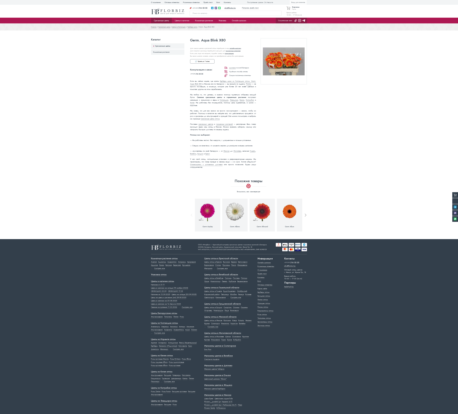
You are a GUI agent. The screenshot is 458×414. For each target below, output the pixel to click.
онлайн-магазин (235, 48)
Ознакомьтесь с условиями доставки (206, 164)
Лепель (224, 281)
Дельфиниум (176, 378)
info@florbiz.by (230, 8)
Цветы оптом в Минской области (220, 317)
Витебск (193, 153)
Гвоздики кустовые (179, 391)
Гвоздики (191, 391)
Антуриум (182, 262)
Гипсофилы (186, 375)
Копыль (241, 320)
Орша (206, 281)
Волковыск (234, 310)
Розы (182, 316)
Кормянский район (212, 294)
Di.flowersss (221, 408)
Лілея (240, 405)
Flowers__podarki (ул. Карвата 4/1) (218, 401)
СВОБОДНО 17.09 (175, 291)
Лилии (175, 316)
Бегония (169, 265)
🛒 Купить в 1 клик (202, 61)
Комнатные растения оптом (164, 258)
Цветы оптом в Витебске (213, 278)
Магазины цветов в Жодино (218, 385)
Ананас (194, 329)
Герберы (154, 346)
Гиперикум (177, 375)
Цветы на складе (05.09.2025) (184, 294)
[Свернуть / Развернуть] (181, 46)
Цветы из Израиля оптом (163, 339)
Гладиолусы (156, 378)
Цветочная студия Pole (224, 398)
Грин (190, 346)
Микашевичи (242, 265)
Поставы (236, 278)
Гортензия (166, 378)
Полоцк (244, 278)
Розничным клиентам (191, 2)
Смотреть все (159, 268)
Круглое (245, 336)
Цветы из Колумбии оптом (164, 388)
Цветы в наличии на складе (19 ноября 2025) (169, 288)
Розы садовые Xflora (159, 362)
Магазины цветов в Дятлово (218, 365)
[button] (304, 215)
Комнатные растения (204, 20)
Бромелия (186, 265)
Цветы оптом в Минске (213, 320)
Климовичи (215, 339)
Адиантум (162, 262)
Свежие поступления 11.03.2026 (164, 307)
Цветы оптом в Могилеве (214, 336)
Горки (223, 339)
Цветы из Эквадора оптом (164, 401)
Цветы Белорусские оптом (164, 313)
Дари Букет (208, 398)
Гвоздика (167, 375)
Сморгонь (228, 307)
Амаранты (168, 329)
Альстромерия (157, 375)
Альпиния (190, 326)
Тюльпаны (168, 316)
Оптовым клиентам (171, 2)
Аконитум (174, 326)
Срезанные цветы (161, 20)
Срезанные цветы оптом (210, 118)
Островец (208, 310)
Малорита (208, 268)
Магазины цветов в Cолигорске (220, 346)
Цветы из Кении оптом (162, 355)
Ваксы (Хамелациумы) (188, 342)
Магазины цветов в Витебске (218, 355)
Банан (161, 265)
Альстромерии (157, 316)
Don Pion (207, 349)
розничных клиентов (233, 51)
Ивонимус (164, 349)
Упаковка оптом (159, 274)
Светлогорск (209, 297)
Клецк (234, 320)
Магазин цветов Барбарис (214, 388)
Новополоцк (215, 281)
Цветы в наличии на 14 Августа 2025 (166, 304)
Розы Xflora (186, 359)
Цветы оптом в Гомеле (213, 291)
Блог (218, 2)
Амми (187, 329)
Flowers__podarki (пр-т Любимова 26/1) (220, 405)
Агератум (165, 326)
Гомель (252, 151)
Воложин (227, 320)
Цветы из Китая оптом (161, 371)
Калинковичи (221, 297)
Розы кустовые (174, 365)
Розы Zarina (155, 391)
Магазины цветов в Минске (217, 395)
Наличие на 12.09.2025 (160, 294)
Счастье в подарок (211, 359)
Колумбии (250, 100)
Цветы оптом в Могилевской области (222, 333)
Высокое (226, 262)
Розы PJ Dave (175, 359)
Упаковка (222, 20)
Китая (192, 102)
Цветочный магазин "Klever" (215, 379)
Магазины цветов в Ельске (217, 375)
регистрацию (229, 53)
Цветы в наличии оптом (162, 281)
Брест (207, 153)
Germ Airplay (208, 227)
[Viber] (216, 8)
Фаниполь (225, 323)
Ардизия (154, 265)
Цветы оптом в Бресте (213, 262)
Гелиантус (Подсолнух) (168, 346)
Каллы (185, 378)
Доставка (232, 68)
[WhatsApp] (219, 8)
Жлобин (233, 294)
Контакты (227, 2)
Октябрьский (242, 291)
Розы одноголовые (176, 362)
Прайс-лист (208, 2)
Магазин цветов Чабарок (214, 369)
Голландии (224, 100)
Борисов (234, 323)
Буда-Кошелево (229, 291)
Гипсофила (183, 346)
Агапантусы (155, 326)
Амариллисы (179, 329)
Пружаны (226, 265)
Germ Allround (262, 227)
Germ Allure (289, 227)
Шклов (228, 336)
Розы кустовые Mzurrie (160, 359)
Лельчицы (225, 294)
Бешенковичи (242, 281)
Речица (241, 294)
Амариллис (172, 262)
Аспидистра (173, 342)
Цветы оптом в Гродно (213, 307)
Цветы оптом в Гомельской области (221, 287)
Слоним (236, 307)
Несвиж (248, 320)
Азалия (154, 262)
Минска (226, 151)
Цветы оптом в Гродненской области (222, 304)
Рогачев (248, 294)
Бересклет (177, 265)
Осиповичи (236, 336)
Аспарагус (162, 342)
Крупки (207, 323)
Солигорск (215, 323)
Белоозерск (242, 262)
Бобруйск (237, 339)
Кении (242, 100)
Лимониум (155, 381)
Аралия (154, 342)
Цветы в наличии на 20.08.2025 (164, 300)
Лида (227, 310)
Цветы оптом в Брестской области (221, 258)
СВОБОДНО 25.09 (159, 291)
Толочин (228, 278)
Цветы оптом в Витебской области (221, 274)
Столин (218, 265)
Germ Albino (235, 227)
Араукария (191, 262)
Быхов (229, 339)
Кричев (207, 339)
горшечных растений (224, 124)
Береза (234, 262)
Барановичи (209, 265)
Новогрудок (218, 310)
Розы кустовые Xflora (159, 365)
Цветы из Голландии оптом (164, 323)
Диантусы (155, 349)
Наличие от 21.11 (158, 284)
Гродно (200, 153)
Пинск (233, 265)
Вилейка (242, 323)
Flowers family (209, 408)
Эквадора (234, 100)
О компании (156, 2)
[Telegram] (212, 8)
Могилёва (237, 151)
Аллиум (182, 326)
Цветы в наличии (182, 20)
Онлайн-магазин (239, 20)
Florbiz (248, 84)
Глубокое (232, 281)
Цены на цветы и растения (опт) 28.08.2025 (168, 297)
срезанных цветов (205, 124)
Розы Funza (166, 391)
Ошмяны (244, 307)
